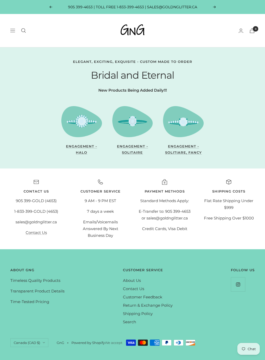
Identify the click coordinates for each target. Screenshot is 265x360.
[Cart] (252, 30)
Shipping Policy (138, 313)
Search (129, 321)
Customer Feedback (142, 297)
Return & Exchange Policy (148, 305)
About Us (132, 280)
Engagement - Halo (81, 149)
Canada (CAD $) (27, 343)
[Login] (241, 30)
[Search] (23, 30)
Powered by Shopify (88, 343)
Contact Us (36, 232)
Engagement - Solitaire (132, 149)
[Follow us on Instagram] (238, 284)
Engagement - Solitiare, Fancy (183, 149)
